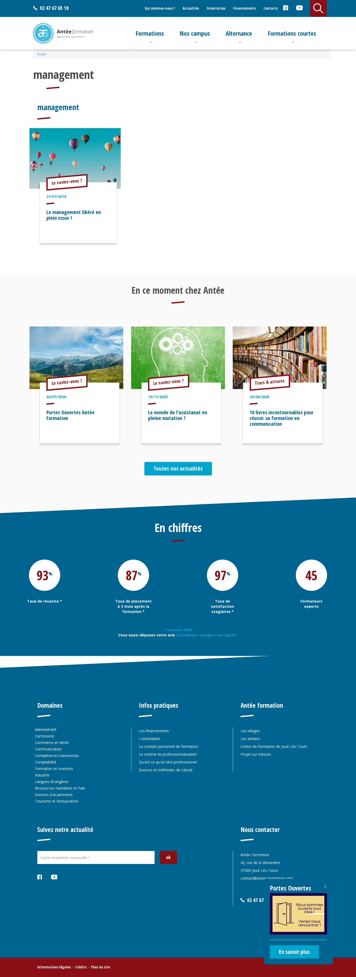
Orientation (216, 8)
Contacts (270, 8)
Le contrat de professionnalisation (168, 754)
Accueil (41, 54)
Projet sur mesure (256, 754)
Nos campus (195, 33)
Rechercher (318, 8)
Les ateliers (250, 738)
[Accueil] (63, 33)
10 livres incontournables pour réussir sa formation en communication (282, 418)
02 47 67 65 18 (54, 7)
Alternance (239, 33)
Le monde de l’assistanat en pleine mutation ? (177, 415)
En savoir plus (294, 951)
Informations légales (54, 967)
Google (206, 634)
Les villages (250, 730)
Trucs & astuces (270, 381)
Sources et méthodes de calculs (166, 769)
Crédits (81, 967)
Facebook (285, 8)
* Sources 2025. (178, 629)
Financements (244, 8)
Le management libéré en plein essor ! (73, 215)
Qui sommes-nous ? (160, 8)
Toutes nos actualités (178, 468)
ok (168, 857)
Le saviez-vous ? (67, 181)
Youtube (299, 8)
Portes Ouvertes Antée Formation (70, 415)
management (58, 107)
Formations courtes (292, 33)
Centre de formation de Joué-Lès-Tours (274, 746)
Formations (150, 33)
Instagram (227, 634)
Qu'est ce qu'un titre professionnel (168, 762)
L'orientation (149, 738)
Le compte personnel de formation (168, 746)
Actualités (191, 8)
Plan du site (100, 967)
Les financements (154, 730)
